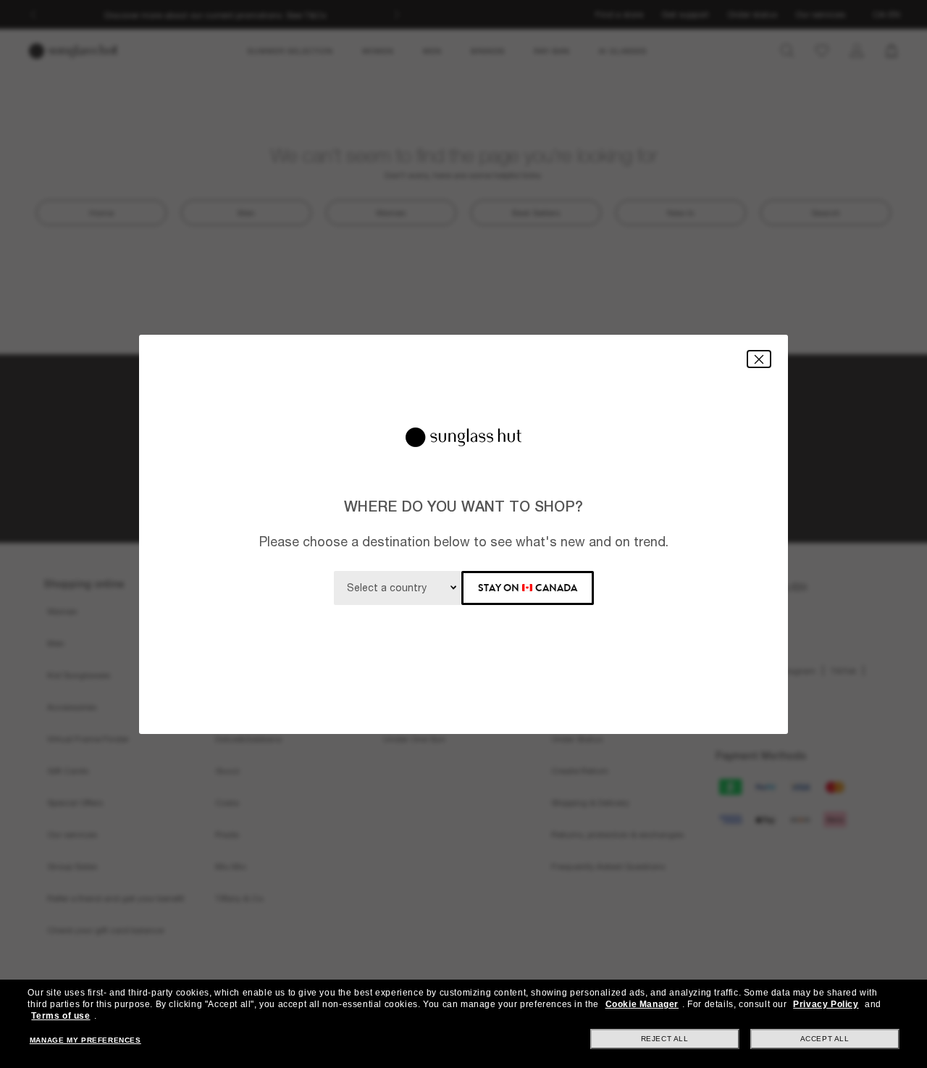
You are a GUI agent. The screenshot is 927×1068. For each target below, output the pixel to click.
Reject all (665, 1039)
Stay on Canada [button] (527, 588)
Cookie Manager (642, 1004)
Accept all (825, 1039)
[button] (759, 359)
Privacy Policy (825, 1004)
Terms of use (60, 1016)
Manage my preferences (85, 1040)
